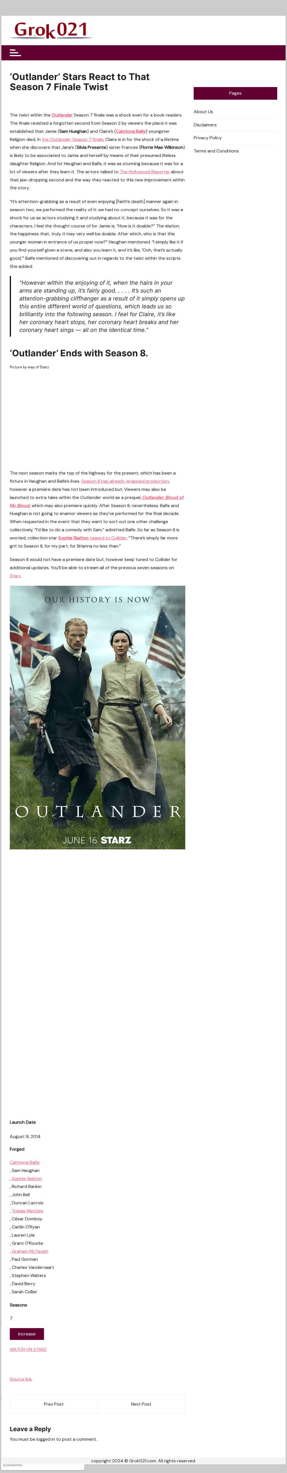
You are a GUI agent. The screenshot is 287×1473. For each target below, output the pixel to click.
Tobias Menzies (27, 1211)
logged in (45, 1439)
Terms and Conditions (216, 151)
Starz (15, 576)
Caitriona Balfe (25, 1162)
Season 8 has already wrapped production (125, 481)
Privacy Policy (208, 138)
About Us (203, 112)
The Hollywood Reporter (145, 172)
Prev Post (54, 1404)
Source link (21, 1379)
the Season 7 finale (72, 139)
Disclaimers (205, 125)
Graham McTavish (30, 1251)
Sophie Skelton (27, 1179)
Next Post (141, 1404)
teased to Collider (108, 538)
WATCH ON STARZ (28, 1349)
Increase (27, 1334)
